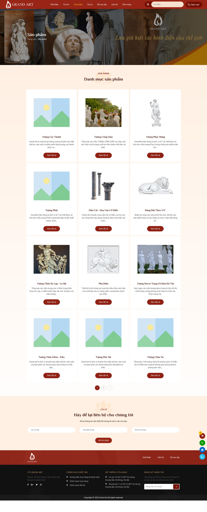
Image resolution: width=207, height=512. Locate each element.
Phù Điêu (103, 283)
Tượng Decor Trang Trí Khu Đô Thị (155, 283)
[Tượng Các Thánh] (51, 113)
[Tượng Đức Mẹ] (103, 333)
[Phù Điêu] (103, 259)
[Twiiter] (37, 484)
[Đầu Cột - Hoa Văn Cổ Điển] (103, 186)
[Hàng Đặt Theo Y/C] (155, 186)
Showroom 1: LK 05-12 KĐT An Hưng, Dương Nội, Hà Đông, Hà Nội (122, 485)
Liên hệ (114, 4)
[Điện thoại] (202, 442)
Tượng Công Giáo (103, 137)
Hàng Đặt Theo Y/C (155, 210)
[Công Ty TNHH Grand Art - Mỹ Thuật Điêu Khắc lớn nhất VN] (20, 4)
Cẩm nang (126, 4)
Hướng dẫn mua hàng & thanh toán (85, 477)
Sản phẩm (78, 4)
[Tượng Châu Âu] (155, 333)
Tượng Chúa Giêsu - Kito (52, 357)
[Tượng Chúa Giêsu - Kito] (51, 333)
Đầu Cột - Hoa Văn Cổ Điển (103, 210)
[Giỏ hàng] (202, 435)
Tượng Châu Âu (155, 357)
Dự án (90, 4)
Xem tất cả (51, 155)
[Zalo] (202, 457)
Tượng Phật (52, 210)
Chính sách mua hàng (79, 481)
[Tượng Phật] (51, 186)
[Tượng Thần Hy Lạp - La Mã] (51, 259)
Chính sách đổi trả (77, 485)
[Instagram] (41, 484)
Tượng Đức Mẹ (103, 357)
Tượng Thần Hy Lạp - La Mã (51, 283)
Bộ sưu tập (102, 4)
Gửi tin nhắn (103, 440)
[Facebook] (28, 484)
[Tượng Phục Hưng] (155, 113)
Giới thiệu (54, 4)
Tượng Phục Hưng (155, 137)
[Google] (32, 484)
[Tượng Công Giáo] (103, 113)
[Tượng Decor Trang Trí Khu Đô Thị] (155, 259)
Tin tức (66, 4)
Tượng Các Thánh (51, 137)
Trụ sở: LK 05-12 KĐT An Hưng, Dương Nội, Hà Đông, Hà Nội (120, 478)
